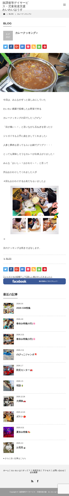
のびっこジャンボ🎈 (26, 354)
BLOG (8, 259)
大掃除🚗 (21, 401)
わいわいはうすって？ (20, 470)
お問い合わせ (58, 470)
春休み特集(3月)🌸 (25, 339)
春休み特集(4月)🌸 (25, 323)
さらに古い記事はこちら (15, 458)
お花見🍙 (21, 447)
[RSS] (31, 480)
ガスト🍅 (21, 416)
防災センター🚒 (24, 370)
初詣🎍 (20, 385)
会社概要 (34, 472)
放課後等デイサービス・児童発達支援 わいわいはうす (39, 492)
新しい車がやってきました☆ (39, 277)
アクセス (46, 470)
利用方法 (36, 470)
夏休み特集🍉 (23, 432)
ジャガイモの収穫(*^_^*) (15, 277)
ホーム (6, 470)
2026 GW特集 (23, 308)
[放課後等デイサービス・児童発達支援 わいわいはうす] (16, 6)
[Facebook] (37, 480)
